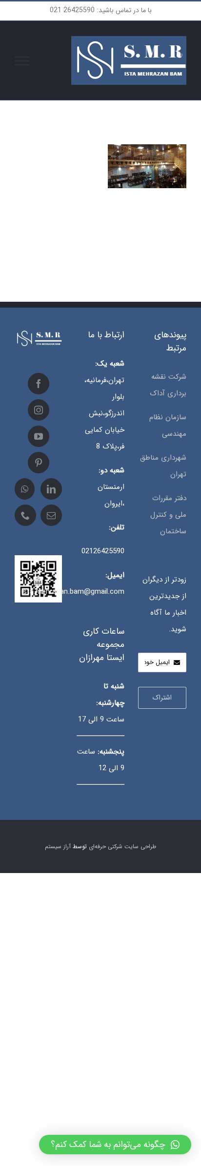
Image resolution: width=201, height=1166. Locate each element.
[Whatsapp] (25, 489)
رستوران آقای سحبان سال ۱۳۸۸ (161, 179)
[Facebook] (38, 383)
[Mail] (51, 515)
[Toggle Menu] (22, 61)
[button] (115, 1144)
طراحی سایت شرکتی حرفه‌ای (122, 846)
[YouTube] (38, 436)
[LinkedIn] (51, 489)
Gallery (132, 179)
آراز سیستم (58, 846)
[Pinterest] (38, 462)
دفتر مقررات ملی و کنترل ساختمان (168, 514)
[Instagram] (38, 410)
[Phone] (25, 515)
